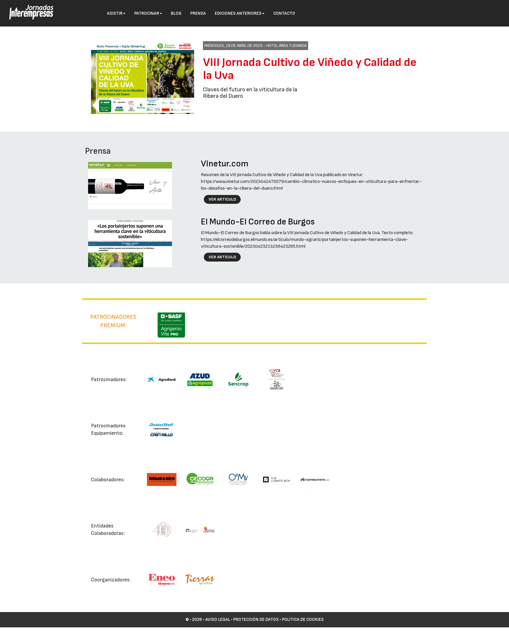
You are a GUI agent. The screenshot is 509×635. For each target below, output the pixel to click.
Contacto (284, 13)
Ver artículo (222, 199)
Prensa (198, 13)
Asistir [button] (115, 13)
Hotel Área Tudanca (286, 45)
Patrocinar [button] (146, 13)
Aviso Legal (217, 619)
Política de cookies (303, 619)
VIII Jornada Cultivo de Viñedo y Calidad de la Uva (310, 68)
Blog (176, 13)
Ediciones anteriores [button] (238, 13)
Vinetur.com (224, 163)
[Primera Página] (26, 7)
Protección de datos (256, 619)
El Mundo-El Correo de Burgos (258, 221)
